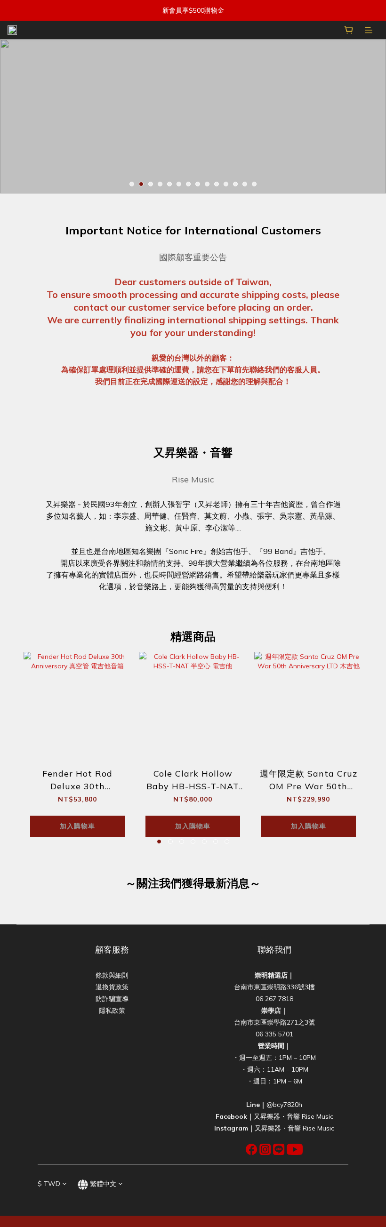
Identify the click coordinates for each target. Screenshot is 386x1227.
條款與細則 (112, 975)
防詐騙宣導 (112, 998)
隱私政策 (112, 1010)
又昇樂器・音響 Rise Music (293, 1116)
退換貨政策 (112, 987)
